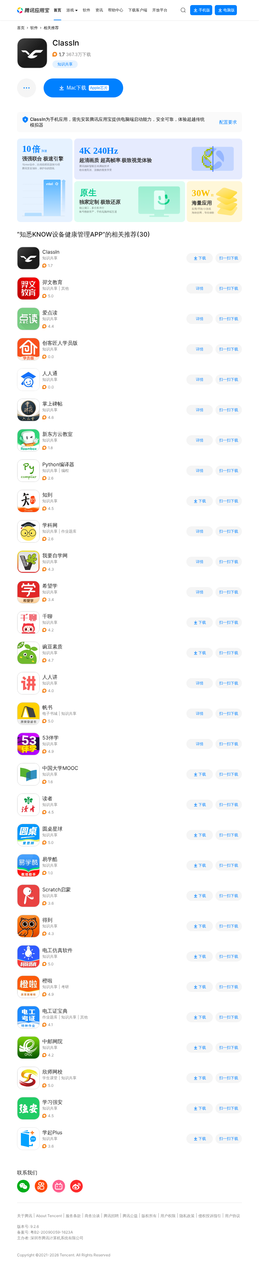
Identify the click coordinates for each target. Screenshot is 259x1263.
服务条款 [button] (73, 1215)
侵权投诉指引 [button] (209, 1215)
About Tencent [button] (49, 1215)
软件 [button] (34, 27)
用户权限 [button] (168, 1215)
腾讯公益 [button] (130, 1215)
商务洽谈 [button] (92, 1215)
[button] (33, 10)
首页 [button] (21, 27)
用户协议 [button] (232, 1215)
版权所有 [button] (149, 1215)
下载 (202, 258)
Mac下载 (87, 87)
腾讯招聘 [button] (111, 1215)
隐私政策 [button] (187, 1215)
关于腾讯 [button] (24, 1215)
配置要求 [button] (228, 122)
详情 (199, 288)
